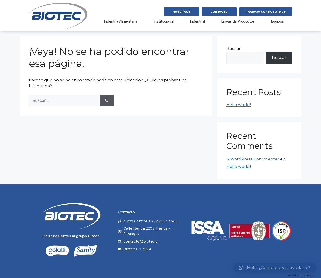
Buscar (233, 48)
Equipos (277, 21)
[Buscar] (107, 100)
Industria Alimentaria (120, 21)
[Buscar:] (64, 100)
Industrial (197, 21)
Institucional (163, 21)
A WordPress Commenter (252, 159)
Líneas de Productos (238, 21)
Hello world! (238, 104)
